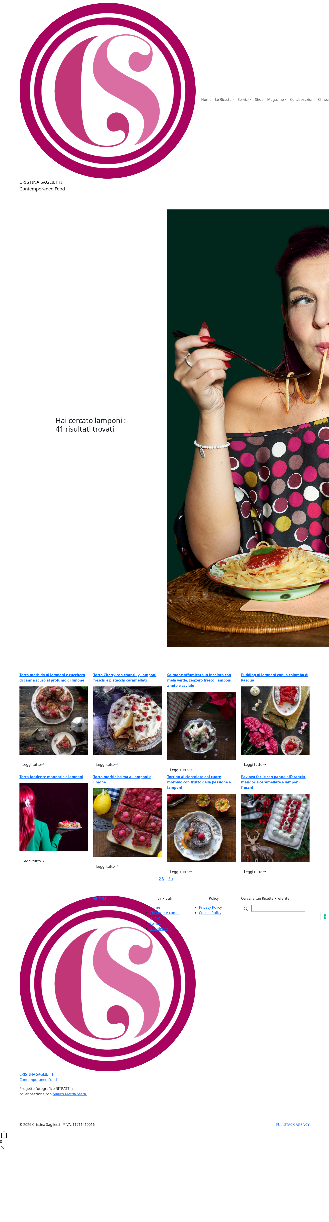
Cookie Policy (210, 912)
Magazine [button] (275, 99)
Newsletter (159, 928)
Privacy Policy (210, 907)
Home (206, 99)
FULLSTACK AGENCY (293, 1124)
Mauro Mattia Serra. (70, 1093)
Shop (259, 99)
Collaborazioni (302, 99)
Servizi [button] (243, 99)
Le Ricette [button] (223, 99)
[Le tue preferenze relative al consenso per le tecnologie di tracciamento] (324, 916)
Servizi (155, 923)
